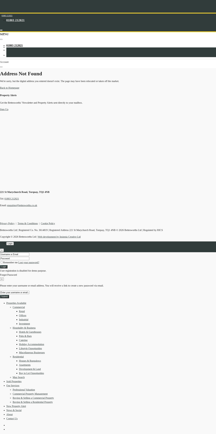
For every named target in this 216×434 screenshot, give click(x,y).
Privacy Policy (7, 223)
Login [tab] (10, 243)
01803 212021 (7, 16)
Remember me (10, 262)
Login (3, 267)
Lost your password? (28, 262)
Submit (4, 296)
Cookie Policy (48, 223)
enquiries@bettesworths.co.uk (22, 205)
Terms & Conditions (28, 223)
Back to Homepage (9, 87)
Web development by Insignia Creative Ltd (59, 236)
